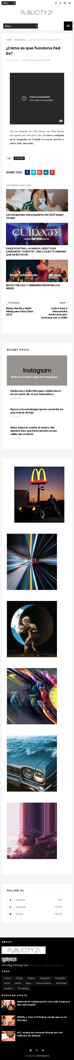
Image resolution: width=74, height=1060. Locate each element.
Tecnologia (23, 988)
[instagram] (60, 3)
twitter (39, 914)
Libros (7, 983)
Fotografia (45, 978)
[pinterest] (65, 3)
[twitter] (69, 3)
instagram (39, 907)
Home (9, 40)
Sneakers (8, 988)
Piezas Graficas (43, 983)
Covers (7, 978)
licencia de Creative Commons (46, 965)
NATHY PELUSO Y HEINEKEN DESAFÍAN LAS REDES (33, 287)
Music (28, 983)
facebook (39, 900)
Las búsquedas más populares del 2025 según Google (35, 216)
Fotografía (60, 978)
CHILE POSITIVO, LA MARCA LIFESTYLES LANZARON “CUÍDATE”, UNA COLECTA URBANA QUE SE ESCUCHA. (36, 251)
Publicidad (20, 40)
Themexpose (42, 1055)
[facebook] (56, 3)
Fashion (31, 978)
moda (18, 983)
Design (19, 978)
